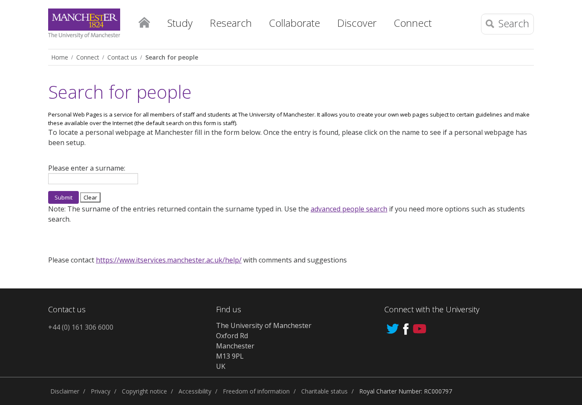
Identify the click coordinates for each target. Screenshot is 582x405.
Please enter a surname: (86, 168)
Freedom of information (256, 391)
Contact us (122, 57)
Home (144, 21)
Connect (413, 23)
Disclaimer (64, 391)
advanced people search (349, 209)
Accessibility (195, 391)
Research (231, 23)
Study (180, 23)
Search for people (171, 57)
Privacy (100, 391)
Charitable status (324, 391)
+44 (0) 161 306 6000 (80, 327)
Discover (357, 23)
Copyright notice (144, 391)
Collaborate (294, 23)
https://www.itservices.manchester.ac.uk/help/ (169, 260)
